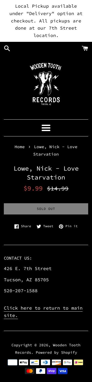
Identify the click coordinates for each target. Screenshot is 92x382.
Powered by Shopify (56, 352)
